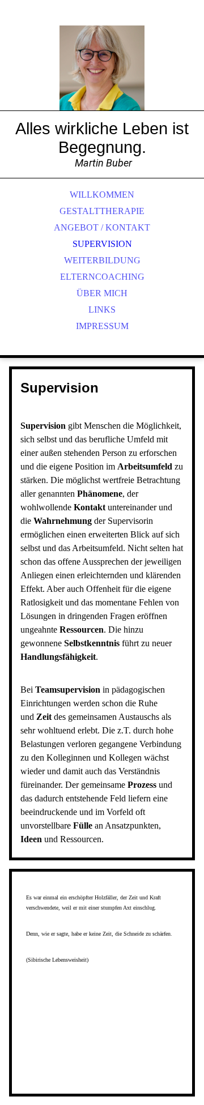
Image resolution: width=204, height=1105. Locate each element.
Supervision (102, 244)
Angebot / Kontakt (102, 227)
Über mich (102, 293)
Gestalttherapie (102, 211)
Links (102, 309)
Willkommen (102, 194)
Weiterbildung (102, 260)
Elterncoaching (102, 276)
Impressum (102, 326)
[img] (102, 67)
